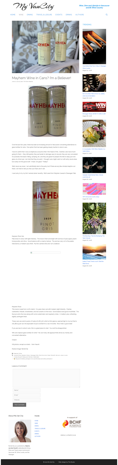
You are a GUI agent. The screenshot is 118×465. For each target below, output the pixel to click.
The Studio (71, 462)
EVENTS (58, 15)
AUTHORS (79, 15)
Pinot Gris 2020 (43, 355)
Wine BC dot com (55, 355)
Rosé (49, 355)
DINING (30, 15)
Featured (16, 353)
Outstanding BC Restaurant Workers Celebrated (26, 357)
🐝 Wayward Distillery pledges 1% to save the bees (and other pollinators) (33, 358)
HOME (12, 15)
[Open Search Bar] (107, 14)
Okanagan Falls (34, 355)
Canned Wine (17, 355)
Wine (20, 353)
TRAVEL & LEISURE (44, 15)
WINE (21, 15)
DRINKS (69, 15)
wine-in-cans (64, 355)
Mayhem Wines (26, 355)
